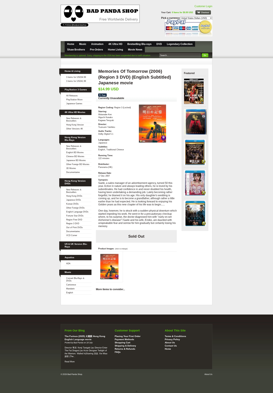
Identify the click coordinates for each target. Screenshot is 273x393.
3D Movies (71, 168)
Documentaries (73, 172)
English (69, 292)
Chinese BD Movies (75, 156)
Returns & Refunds (125, 349)
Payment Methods (124, 339)
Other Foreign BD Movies (77, 164)
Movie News (135, 49)
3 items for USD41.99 (76, 81)
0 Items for (182, 12)
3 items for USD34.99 (76, 77)
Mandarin (70, 288)
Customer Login (203, 6)
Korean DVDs (72, 204)
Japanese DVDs (73, 200)
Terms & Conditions (175, 336)
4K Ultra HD (115, 44)
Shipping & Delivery (125, 345)
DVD (159, 44)
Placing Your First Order (127, 336)
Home (70, 44)
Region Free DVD (74, 219)
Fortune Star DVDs (75, 216)
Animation (97, 44)
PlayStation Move (74, 99)
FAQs (118, 352)
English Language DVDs (77, 212)
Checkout (203, 12)
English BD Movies (75, 152)
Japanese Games (74, 103)
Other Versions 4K (74, 129)
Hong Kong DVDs (74, 196)
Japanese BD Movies (76, 160)
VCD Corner (71, 235)
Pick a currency (170, 18)
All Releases (72, 95)
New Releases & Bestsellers (73, 119)
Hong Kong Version (75, 125)
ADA (68, 263)
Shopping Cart (122, 342)
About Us (170, 342)
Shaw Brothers (76, 49)
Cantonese (71, 285)
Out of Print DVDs (74, 227)
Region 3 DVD (72, 223)
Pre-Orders (96, 49)
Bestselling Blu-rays (139, 44)
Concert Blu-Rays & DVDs (75, 279)
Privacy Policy (172, 339)
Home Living (115, 49)
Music (82, 44)
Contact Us (171, 345)
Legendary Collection (180, 44)
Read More (70, 361)
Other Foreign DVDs (75, 208)
